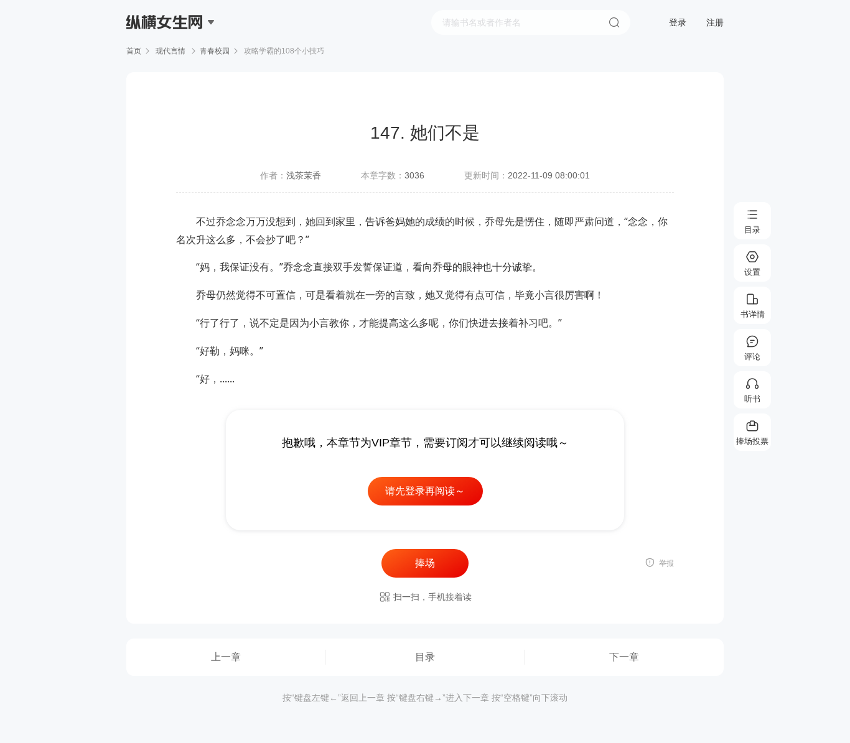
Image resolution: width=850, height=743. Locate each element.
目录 (425, 657)
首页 (133, 51)
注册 (715, 22)
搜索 (614, 22)
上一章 (226, 657)
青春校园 (215, 51)
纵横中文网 (165, 57)
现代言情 (170, 51)
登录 (677, 22)
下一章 (624, 657)
